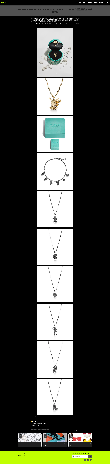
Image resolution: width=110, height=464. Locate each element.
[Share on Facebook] (72, 431)
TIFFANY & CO (45, 429)
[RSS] (78, 431)
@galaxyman (36, 416)
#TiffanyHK (33, 419)
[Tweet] (74, 431)
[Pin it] (76, 431)
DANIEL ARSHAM (34, 429)
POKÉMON (40, 429)
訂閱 (90, 456)
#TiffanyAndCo (39, 419)
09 (71, 435)
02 (45, 435)
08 (20, 435)
